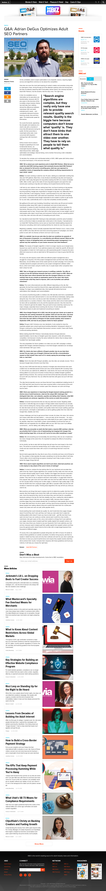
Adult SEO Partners (31, 547)
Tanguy (7, 731)
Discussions (83, 79)
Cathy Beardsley (10, 650)
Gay (66, 2)
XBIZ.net (82, 73)
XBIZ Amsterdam (86, 37)
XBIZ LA (66, 864)
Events (81, 31)
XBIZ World (55, 869)
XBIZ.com (55, 864)
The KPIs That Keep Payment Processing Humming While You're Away (21, 768)
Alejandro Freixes (9, 81)
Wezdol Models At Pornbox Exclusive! (88, 92)
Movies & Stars (31, 2)
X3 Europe (84, 48)
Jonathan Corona (10, 620)
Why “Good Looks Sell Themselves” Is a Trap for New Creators (89, 84)
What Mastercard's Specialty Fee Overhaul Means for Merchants (21, 602)
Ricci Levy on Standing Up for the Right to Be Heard (22, 688)
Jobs (90, 79)
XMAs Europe (85, 59)
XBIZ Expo (67, 872)
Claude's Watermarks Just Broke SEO (89, 115)
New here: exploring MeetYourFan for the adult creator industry (90, 107)
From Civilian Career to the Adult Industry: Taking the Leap (89, 100)
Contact (6, 869)
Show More (39, 844)
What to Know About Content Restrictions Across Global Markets (22, 632)
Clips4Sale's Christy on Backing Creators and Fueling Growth (23, 822)
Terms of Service (69, 886)
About (5, 872)
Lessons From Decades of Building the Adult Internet (20, 715)
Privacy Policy (8, 875)
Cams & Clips (75, 2)
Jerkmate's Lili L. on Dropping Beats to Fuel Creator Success (22, 577)
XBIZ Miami (67, 866)
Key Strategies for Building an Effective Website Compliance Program (22, 663)
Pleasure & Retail (56, 2)
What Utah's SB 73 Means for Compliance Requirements (21, 799)
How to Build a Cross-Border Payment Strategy (21, 742)
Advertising (7, 866)
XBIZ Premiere (56, 872)
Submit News (7, 864)
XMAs (65, 875)
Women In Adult (10, 589)
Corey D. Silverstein (11, 677)
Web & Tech (43, 2)
